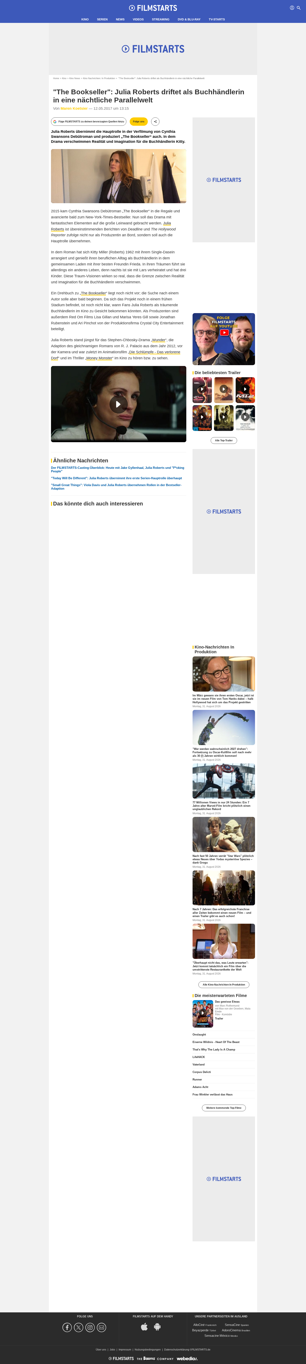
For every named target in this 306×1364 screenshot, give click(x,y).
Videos (138, 19)
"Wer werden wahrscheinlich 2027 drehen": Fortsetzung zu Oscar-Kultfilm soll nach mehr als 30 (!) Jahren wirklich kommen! (222, 752)
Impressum (125, 1349)
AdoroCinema (231, 1330)
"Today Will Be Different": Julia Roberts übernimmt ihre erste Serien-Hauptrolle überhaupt (116, 478)
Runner (197, 1079)
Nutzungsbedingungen (148, 1349)
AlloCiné (199, 1325)
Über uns (101, 1349)
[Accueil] (153, 8)
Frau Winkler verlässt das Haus (213, 1094)
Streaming (160, 19)
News (120, 19)
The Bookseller (93, 293)
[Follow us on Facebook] (67, 1327)
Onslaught (199, 1034)
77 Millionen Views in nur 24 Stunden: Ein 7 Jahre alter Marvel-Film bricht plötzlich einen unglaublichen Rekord (221, 806)
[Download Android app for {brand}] (159, 1326)
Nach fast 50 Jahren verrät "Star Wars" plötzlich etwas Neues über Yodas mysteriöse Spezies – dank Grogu (223, 859)
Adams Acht (200, 1087)
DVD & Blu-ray (189, 19)
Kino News (74, 78)
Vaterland (199, 1064)
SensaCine (232, 1325)
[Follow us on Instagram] (90, 1327)
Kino (85, 19)
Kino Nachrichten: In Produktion (99, 78)
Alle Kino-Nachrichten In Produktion (224, 984)
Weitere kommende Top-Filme (223, 1107)
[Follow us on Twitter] (79, 1327)
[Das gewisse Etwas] (203, 1014)
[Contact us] (102, 1327)
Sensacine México (217, 1335)
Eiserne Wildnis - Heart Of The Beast (216, 1042)
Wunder (158, 340)
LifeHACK (199, 1057)
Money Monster (99, 358)
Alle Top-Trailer (224, 440)
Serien (102, 19)
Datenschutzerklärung (176, 1349)
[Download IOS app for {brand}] (147, 1326)
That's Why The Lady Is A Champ (214, 1049)
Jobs (112, 1349)
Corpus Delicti (202, 1072)
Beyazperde (200, 1330)
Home (56, 78)
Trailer (219, 1018)
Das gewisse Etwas (227, 1001)
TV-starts (217, 19)
